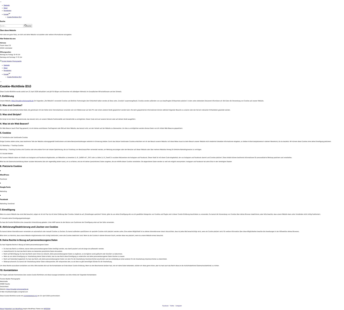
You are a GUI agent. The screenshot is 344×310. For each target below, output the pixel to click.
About (5, 8)
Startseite (7, 5)
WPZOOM (47, 309)
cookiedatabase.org (30, 296)
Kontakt (6, 14)
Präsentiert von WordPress (14, 309)
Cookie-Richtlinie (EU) (14, 17)
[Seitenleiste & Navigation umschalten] (0, 81)
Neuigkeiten (7, 10)
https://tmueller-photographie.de (22, 101)
